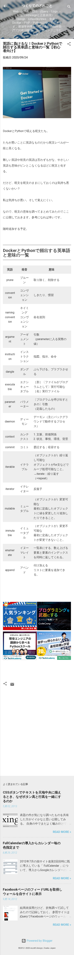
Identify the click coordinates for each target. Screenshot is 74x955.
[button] (69, 44)
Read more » (62, 832)
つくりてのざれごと (37, 6)
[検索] (69, 7)
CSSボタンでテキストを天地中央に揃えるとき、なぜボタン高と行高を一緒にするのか (32, 796)
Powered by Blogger (39, 940)
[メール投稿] (12, 685)
